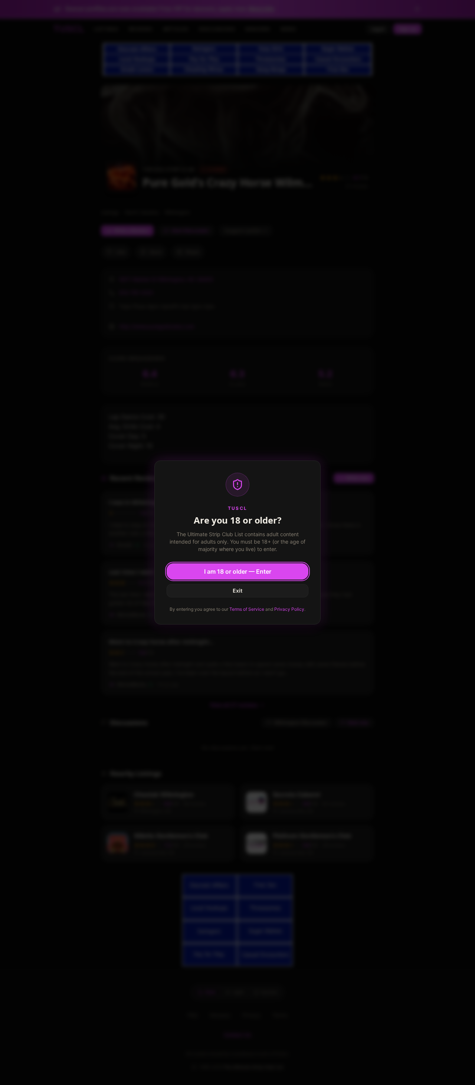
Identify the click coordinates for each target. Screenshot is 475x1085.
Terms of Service (246, 609)
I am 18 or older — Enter (237, 571)
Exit (237, 590)
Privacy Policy (289, 609)
